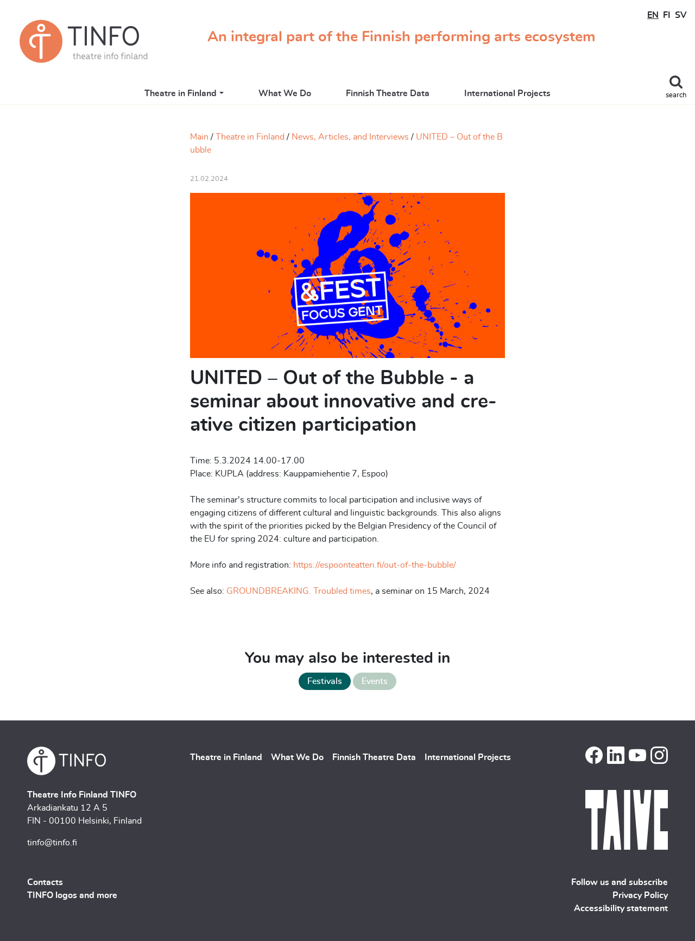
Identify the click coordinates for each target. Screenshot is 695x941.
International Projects (507, 93)
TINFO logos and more (72, 895)
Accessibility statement (621, 908)
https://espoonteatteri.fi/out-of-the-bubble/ (375, 565)
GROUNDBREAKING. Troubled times (297, 591)
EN (653, 15)
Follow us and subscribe (619, 882)
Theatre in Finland (180, 93)
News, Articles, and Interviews (350, 137)
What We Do (284, 93)
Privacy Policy (640, 895)
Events (375, 681)
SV (680, 15)
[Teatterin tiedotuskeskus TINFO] (84, 41)
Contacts (45, 882)
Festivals (324, 681)
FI (667, 15)
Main (199, 137)
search (676, 95)
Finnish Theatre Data (387, 93)
